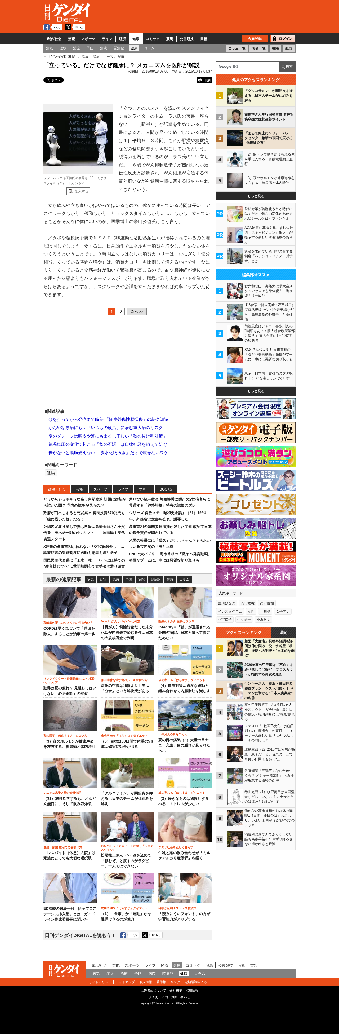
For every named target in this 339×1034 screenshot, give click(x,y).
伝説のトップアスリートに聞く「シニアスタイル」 (127, 847)
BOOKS (166, 489)
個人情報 (145, 982)
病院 (141, 579)
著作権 (161, 982)
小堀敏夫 (263, 620)
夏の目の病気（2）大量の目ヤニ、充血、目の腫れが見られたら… (184, 745)
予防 (129, 579)
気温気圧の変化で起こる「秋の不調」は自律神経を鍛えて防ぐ (107, 444)
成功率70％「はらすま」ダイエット (181, 680)
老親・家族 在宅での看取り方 (62, 847)
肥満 (186, 140)
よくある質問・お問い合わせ (169, 997)
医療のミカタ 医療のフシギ (176, 621)
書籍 (203, 39)
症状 (103, 579)
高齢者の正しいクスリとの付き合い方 (68, 622)
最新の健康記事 (63, 579)
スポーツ (88, 39)
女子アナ (283, 611)
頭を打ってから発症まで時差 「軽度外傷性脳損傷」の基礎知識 (108, 419)
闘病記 (155, 579)
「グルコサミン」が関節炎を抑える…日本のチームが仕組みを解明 (127, 798)
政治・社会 (56, 489)
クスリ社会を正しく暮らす (175, 847)
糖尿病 (202, 140)
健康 (135, 39)
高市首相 (267, 603)
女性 (251, 611)
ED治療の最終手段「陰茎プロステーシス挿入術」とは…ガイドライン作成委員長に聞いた (70, 914)
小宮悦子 (225, 620)
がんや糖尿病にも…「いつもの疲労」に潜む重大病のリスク (105, 427)
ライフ (107, 39)
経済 (122, 39)
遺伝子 (170, 164)
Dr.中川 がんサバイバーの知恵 (120, 621)
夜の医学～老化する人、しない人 (65, 735)
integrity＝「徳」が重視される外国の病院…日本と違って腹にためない (184, 632)
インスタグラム (230, 611)
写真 (241, 965)
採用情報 (192, 990)
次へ (136, 312)
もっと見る (256, 196)
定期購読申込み (196, 982)
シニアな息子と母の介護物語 (62, 792)
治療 (116, 579)
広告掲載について (153, 990)
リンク (175, 982)
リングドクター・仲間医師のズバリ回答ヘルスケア (69, 680)
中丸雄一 (244, 620)
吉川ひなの (226, 603)
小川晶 (265, 611)
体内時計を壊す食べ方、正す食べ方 (124, 680)
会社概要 (176, 990)
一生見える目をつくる (173, 734)
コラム (184, 579)
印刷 (207, 80)
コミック (153, 39)
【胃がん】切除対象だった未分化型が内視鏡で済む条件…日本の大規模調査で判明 (127, 632)
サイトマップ (125, 982)
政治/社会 (54, 39)
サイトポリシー (100, 982)
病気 (90, 579)
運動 (124, 237)
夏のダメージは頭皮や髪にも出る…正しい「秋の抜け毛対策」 (107, 436)
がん (150, 164)
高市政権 (248, 603)
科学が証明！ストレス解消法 (177, 908)
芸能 (71, 39)
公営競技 (187, 39)
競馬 (169, 39)
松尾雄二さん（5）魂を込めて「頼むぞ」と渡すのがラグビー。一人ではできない (126, 860)
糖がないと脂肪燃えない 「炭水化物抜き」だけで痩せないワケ (108, 452)
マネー (144, 489)
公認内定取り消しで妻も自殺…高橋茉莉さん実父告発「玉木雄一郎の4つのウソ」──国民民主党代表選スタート (84, 532)
